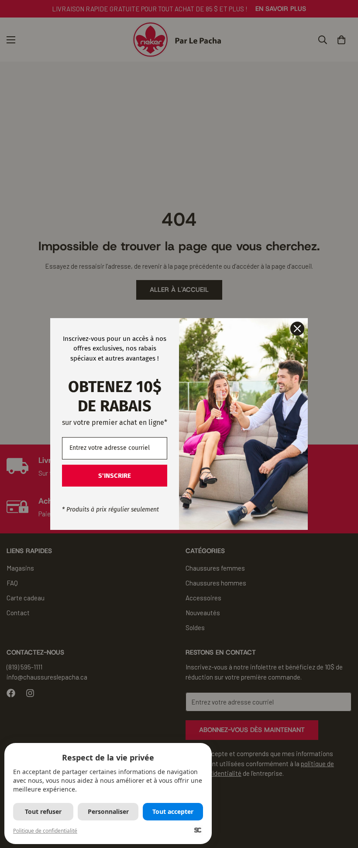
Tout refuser (43, 811)
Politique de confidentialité (45, 830)
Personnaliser (108, 811)
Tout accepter (172, 811)
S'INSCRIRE (114, 476)
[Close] (297, 328)
